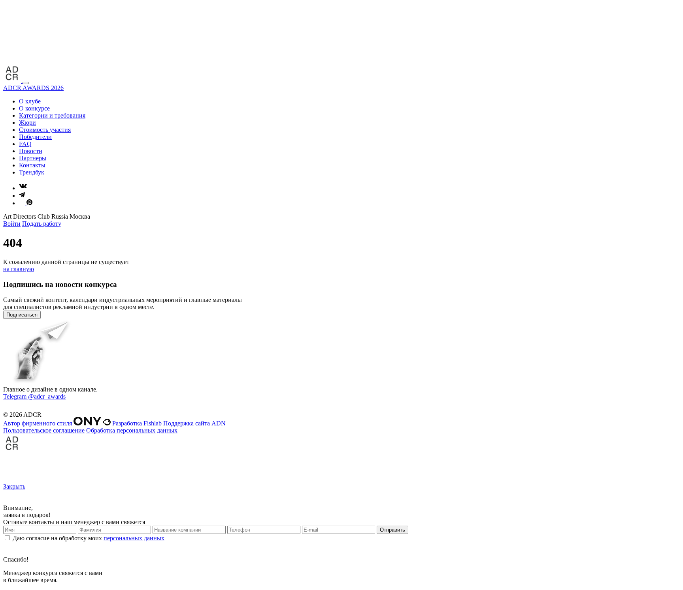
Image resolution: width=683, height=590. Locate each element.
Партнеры (32, 158)
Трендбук (31, 172)
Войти (12, 223)
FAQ (25, 143)
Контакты (32, 165)
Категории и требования (52, 115)
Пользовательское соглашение (44, 430)
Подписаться (22, 315)
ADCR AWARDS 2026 (33, 87)
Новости (30, 151)
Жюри (27, 122)
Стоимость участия (45, 129)
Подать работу (41, 223)
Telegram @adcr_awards (34, 396)
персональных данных (134, 538)
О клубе (30, 101)
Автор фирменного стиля (38, 423)
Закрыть (14, 486)
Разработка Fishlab (137, 423)
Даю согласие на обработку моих (88, 538)
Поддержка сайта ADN (194, 423)
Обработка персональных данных (131, 430)
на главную (18, 269)
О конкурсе (34, 108)
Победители (35, 136)
